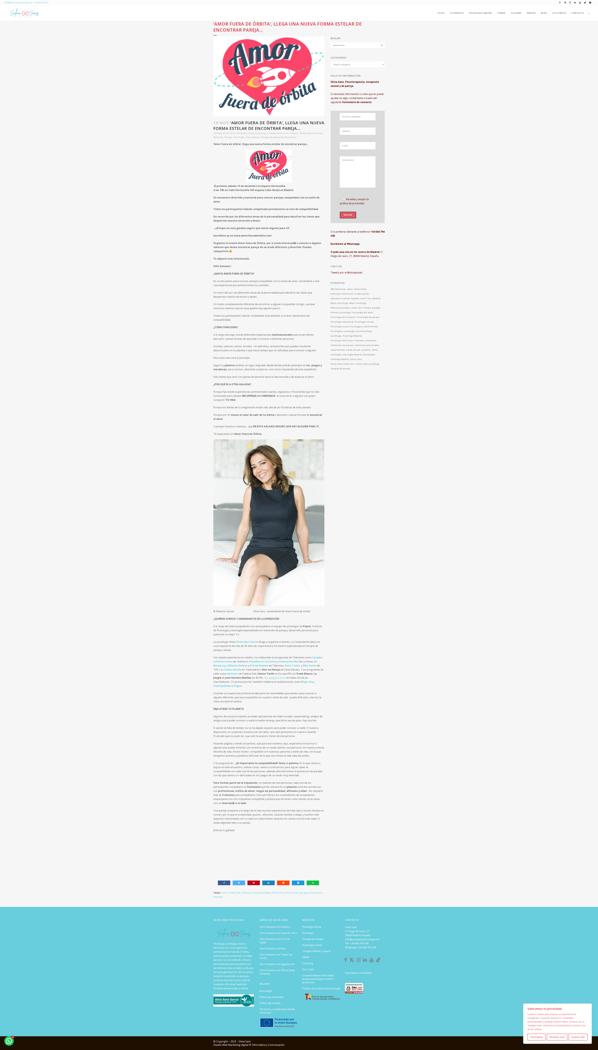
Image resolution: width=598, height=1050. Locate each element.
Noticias (218, 137)
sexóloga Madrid (340, 359)
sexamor (366, 349)
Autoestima (360, 289)
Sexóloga (307, 933)
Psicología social (340, 326)
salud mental (338, 349)
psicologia (345, 312)
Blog (251, 133)
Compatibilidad (260, 892)
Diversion (278, 892)
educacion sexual (340, 298)
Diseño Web (220, 1045)
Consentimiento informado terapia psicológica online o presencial (318, 979)
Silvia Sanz (290, 137)
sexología (336, 354)
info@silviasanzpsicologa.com (362, 939)
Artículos (242, 133)
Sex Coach (308, 969)
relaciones (370, 340)
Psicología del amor (362, 312)
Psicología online (312, 945)
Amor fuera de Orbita (235, 892)
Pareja (228, 137)
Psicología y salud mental (364, 326)
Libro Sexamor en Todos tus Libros (275, 956)
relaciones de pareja (342, 345)
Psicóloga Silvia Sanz (342, 340)
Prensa (334, 312)
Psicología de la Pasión (343, 317)
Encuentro (316, 892)
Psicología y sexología (343, 331)
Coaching (260, 133)
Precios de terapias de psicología (321, 988)
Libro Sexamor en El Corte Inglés (274, 940)
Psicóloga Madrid (352, 335)
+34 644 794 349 (41, 2)
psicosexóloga (364, 331)
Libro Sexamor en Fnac (272, 948)
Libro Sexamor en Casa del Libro (278, 933)
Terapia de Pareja (312, 939)
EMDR (305, 957)
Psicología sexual (364, 321)
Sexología (239, 137)
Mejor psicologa (339, 303)
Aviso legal (265, 991)
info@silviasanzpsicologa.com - (19, 2)
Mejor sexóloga (357, 303)
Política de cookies (270, 1003)
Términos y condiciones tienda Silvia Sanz (277, 1010)
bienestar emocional (342, 293)
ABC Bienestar (338, 289)
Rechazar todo (557, 1037)
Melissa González (340, 307)
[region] (557, 1024)
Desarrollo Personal (311, 133)
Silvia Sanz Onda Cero (343, 363)
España (355, 298)
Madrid (376, 298)
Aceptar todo (578, 1037)
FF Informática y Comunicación (266, 1045)
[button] (9, 1041)
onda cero (356, 307)
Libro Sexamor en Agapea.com (277, 964)
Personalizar (536, 1037)
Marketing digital (238, 1045)
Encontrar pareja (296, 892)
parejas (218, 896)
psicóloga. (336, 335)
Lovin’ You (365, 298)
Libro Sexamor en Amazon (274, 927)
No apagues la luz (275, 677)
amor (350, 289)
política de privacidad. (352, 203)
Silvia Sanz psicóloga (367, 363)
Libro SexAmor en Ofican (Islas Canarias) (277, 971)
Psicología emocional (342, 321)
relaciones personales (367, 345)
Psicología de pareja (368, 317)
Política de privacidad (271, 997)
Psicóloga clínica (311, 927)
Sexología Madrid (351, 354)
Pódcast (359, 340)
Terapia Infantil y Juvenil (316, 951)
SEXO (375, 349)
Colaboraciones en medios (282, 133)
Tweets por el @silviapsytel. (347, 272)
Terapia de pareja (270, 137)
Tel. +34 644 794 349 (357, 943)
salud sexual (353, 349)
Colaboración (361, 293)
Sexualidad (252, 137)
